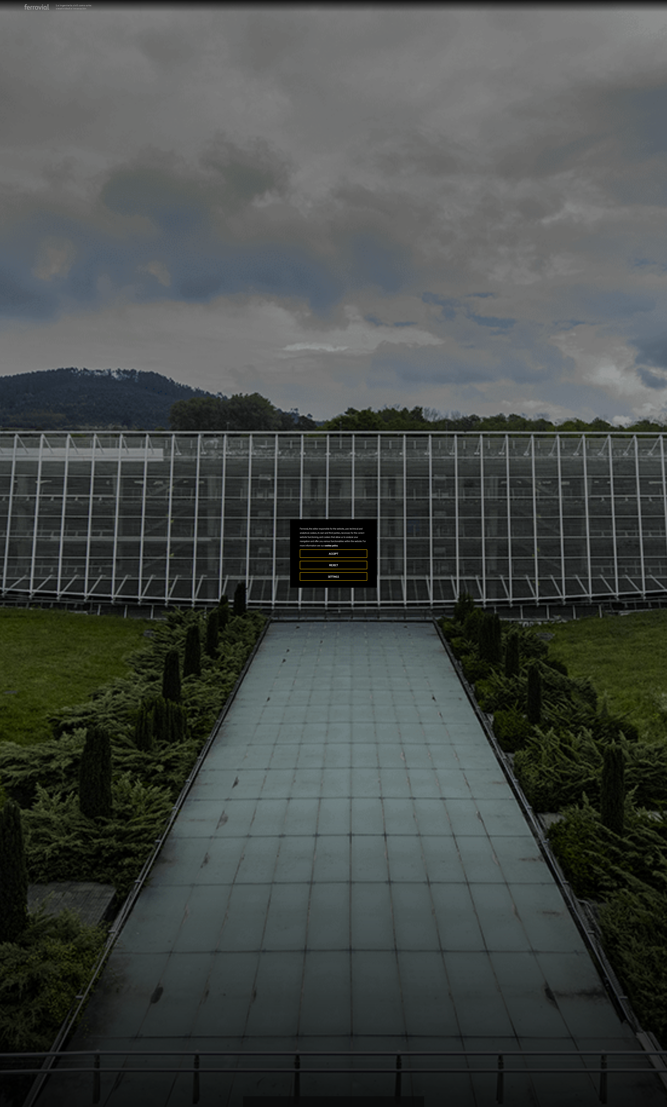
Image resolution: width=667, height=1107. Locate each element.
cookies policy (331, 545)
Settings (333, 576)
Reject (333, 565)
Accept (333, 554)
